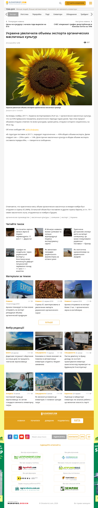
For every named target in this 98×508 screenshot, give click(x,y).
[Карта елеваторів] (77, 420)
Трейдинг (84, 14)
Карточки (68, 393)
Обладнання (71, 14)
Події (47, 14)
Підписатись (59, 437)
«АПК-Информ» (31, 129)
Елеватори (58, 14)
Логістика (24, 14)
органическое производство (17, 217)
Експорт (13, 14)
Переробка (36, 14)
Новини (9, 301)
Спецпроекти (40, 353)
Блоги (8, 353)
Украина (73, 217)
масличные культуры (40, 217)
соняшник (55, 217)
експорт (65, 217)
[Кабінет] (49, 426)
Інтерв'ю (9, 393)
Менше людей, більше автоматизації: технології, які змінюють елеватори (46, 9)
